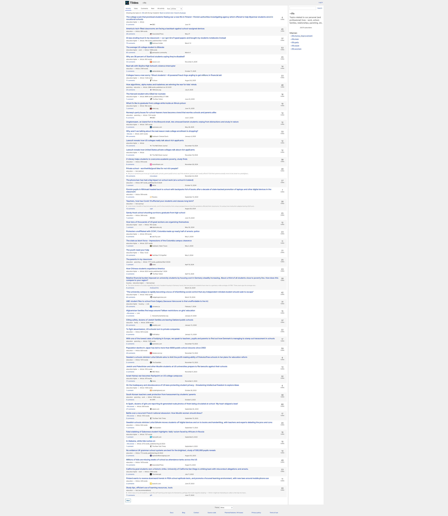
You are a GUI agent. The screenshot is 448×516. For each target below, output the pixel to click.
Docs (171, 512)
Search (319, 8)
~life (144, 3)
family (136, 322)
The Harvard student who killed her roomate (145, 94)
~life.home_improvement (301, 36)
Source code (212, 512)
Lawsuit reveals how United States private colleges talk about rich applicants (160, 150)
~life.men (129, 134)
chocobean (153, 176)
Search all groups (180, 13)
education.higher (131, 22)
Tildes (134, 2)
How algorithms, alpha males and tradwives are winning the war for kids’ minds (161, 84)
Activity (128, 8)
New (152, 8)
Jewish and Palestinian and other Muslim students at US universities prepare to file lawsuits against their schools (176, 366)
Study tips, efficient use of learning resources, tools (149, 487)
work (140, 50)
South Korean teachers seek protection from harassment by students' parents (161, 394)
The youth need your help (137, 250)
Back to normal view (166, 13)
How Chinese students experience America (145, 268)
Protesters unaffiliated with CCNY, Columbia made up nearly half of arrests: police (162, 231)
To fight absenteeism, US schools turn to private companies (153, 329)
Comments (144, 8)
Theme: (217, 507)
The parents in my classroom (139, 259)
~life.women (130, 313)
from (168, 9)
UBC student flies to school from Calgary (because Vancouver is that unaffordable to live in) (167, 301)
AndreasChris (154, 288)
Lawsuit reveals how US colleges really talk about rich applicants (155, 140)
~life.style (294, 46)
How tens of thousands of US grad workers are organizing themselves (157, 222)
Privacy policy (256, 512)
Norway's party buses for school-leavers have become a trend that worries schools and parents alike (171, 112)
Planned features (230, 512)
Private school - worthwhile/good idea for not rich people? (152, 168)
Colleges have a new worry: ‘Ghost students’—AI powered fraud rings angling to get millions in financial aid (174, 75)
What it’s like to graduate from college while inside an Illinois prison (156, 103)
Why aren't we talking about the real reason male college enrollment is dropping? (162, 131)
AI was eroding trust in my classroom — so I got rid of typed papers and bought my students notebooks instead (176, 38)
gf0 (151, 495)
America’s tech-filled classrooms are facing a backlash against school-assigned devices (165, 28)
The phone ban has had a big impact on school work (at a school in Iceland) (159, 180)
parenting (129, 87)
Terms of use (274, 512)
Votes (136, 8)
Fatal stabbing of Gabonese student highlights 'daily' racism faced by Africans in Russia (165, 431)
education (129, 31)
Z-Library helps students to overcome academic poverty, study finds (156, 159)
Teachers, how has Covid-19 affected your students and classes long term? (160, 201)
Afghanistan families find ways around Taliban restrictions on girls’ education (160, 310)
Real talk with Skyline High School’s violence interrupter (150, 66)
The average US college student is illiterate (145, 47)
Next (128, 500)
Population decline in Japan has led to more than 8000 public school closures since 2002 (166, 348)
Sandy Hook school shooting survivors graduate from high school (155, 212)
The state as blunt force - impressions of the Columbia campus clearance (159, 240)
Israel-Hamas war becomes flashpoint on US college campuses (154, 376)
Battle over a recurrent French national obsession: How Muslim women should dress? (164, 413)
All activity (161, 8)
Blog (183, 512)
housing (128, 283)
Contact (196, 512)
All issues (240, 512)
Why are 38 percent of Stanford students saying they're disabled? (155, 56)
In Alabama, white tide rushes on (140, 441)
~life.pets (294, 42)
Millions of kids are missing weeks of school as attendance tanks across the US (161, 459)
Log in (321, 2)
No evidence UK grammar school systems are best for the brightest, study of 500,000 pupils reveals (171, 450)
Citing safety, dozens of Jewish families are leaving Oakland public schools (159, 320)
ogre (151, 208)
